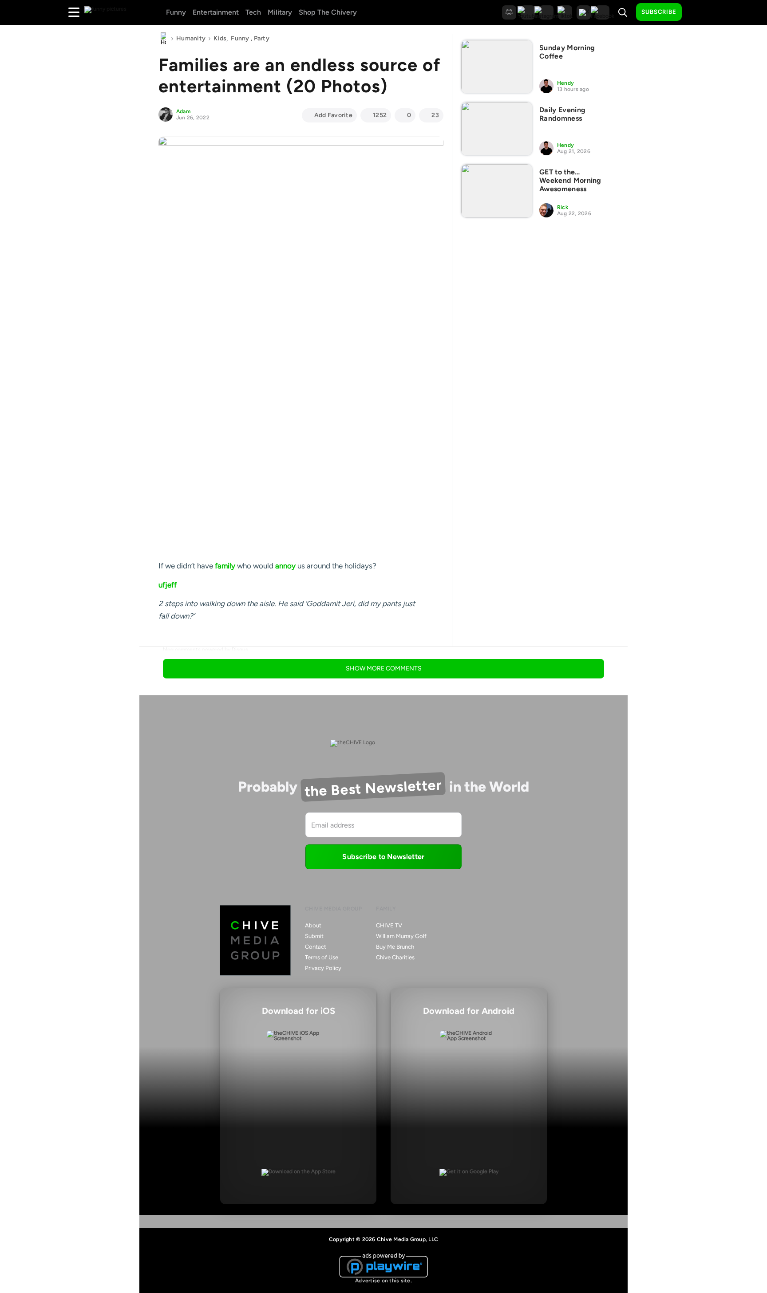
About (313, 925)
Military (280, 12)
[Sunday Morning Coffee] (496, 66)
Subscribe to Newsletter (383, 856)
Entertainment (216, 12)
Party (261, 38)
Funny (176, 12)
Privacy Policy (323, 968)
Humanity (191, 38)
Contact (315, 946)
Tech (253, 12)
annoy (285, 565)
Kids (219, 38)
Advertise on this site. (383, 1280)
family (225, 565)
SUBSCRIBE (658, 11)
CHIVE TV (389, 925)
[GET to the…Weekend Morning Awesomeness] (496, 190)
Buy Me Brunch (395, 946)
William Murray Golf (401, 936)
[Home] (163, 38)
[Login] (696, 12)
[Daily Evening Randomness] (496, 128)
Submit (314, 936)
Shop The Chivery (328, 12)
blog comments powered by (205, 649)
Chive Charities (395, 957)
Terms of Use (321, 957)
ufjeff (167, 584)
